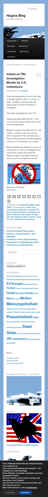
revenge (35, 214)
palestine (10, 312)
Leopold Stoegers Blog (15, 363)
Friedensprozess (27, 288)
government (11, 212)
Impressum (11, 57)
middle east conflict (13, 309)
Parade (22, 312)
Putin (36, 317)
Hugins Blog (16, 15)
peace (28, 312)
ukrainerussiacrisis (34, 334)
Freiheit (11, 288)
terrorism (31, 217)
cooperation (22, 209)
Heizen (36, 288)
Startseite (24, 41)
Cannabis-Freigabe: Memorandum (21, 231)
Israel (11, 292)
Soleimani (19, 217)
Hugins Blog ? (12, 41)
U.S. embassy (32, 99)
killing (14, 214)
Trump (38, 217)
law (19, 214)
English (31, 205)
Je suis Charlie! (24, 293)
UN (9, 338)
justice (9, 214)
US (8, 219)
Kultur (37, 205)
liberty (10, 298)
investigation (32, 212)
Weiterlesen (12, 190)
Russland (31, 322)
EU (9, 283)
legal (23, 214)
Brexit (35, 276)
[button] (9, 196)
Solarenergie (11, 327)
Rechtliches (11, 51)
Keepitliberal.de (12, 360)
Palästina (16, 312)
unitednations (20, 339)
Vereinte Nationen (34, 339)
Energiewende (20, 279)
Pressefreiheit (19, 316)
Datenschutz (24, 51)
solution (19, 327)
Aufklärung (18, 276)
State (25, 217)
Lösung (17, 299)
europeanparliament (30, 284)
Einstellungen (31, 487)
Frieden (18, 288)
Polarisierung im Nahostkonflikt (20, 245)
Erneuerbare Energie (32, 279)
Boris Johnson (27, 276)
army (34, 207)
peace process (35, 312)
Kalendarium (23, 46)
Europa (17, 283)
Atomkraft (10, 276)
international (21, 212)
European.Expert (13, 358)
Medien (26, 298)
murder (28, 214)
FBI (37, 209)
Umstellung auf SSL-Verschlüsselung (22, 239)
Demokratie (10, 279)
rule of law (10, 217)
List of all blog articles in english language (22, 445)
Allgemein (24, 205)
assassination (12, 209)
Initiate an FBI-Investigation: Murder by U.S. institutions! (17, 80)
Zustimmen (25, 493)
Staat (27, 326)
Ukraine (24, 334)
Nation (34, 309)
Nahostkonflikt (26, 309)
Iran (38, 212)
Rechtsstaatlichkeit (13, 322)
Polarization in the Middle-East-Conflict (23, 242)
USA (11, 219)
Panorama (11, 46)
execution (31, 209)
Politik (9, 207)
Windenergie (11, 343)
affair (29, 207)
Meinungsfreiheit (22, 304)
